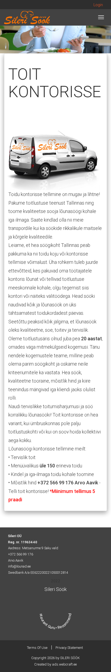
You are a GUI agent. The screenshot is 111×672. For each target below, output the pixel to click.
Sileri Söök (55, 589)
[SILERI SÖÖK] (27, 17)
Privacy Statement (69, 647)
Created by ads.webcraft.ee (55, 664)
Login (98, 4)
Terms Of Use (37, 647)
